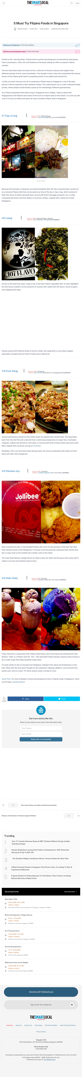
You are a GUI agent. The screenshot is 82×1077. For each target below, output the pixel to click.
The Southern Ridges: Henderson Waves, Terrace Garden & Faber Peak (40, 859)
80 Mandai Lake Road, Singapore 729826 (20, 923)
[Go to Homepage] (37, 3)
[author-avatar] (15, 29)
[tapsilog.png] (35, 152)
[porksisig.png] (35, 407)
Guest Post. (6, 679)
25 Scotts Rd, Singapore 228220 (18, 955)
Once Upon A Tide (11, 899)
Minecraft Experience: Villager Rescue (18, 915)
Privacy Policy (41, 1032)
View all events (69, 892)
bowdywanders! (18, 682)
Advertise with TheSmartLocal (41, 992)
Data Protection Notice (68, 1025)
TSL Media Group (49, 1059)
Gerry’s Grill (38, 373)
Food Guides (44, 29)
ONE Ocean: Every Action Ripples (16, 962)
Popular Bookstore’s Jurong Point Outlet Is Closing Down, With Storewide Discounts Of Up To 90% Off (40, 851)
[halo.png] (41, 619)
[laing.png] (35, 254)
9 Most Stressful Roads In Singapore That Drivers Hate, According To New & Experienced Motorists (41, 868)
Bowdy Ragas (22, 29)
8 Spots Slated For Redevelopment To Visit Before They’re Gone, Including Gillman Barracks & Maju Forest (41, 877)
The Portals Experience (13, 947)
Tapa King (41, 117)
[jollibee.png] (41, 512)
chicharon (37, 446)
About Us (18, 1025)
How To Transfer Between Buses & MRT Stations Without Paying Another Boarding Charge (41, 842)
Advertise (9, 1025)
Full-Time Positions (51, 1025)
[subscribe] (72, 1005)
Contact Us (28, 1025)
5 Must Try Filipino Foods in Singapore (41, 23)
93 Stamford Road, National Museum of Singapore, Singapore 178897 (29, 907)
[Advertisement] (41, 775)
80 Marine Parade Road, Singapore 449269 (21, 939)
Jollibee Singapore (44, 473)
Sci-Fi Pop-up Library (12, 931)
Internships (38, 1025)
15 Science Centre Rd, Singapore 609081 (20, 971)
